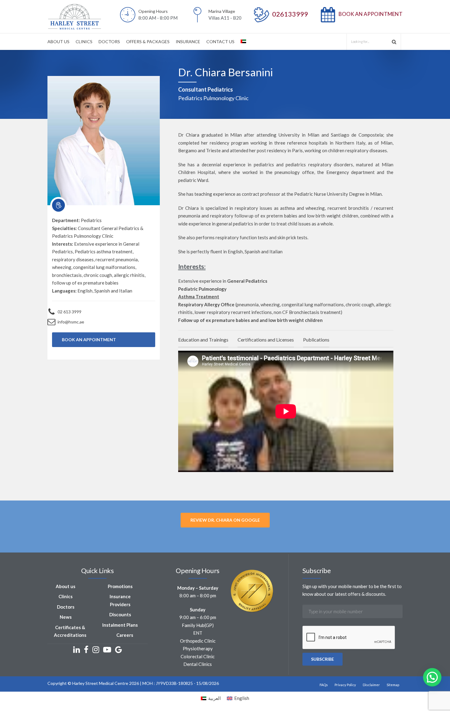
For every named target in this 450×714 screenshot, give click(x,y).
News (66, 617)
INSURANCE (188, 41)
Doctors (65, 607)
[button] (432, 677)
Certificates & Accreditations (70, 631)
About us (65, 586)
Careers (124, 635)
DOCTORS (109, 41)
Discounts (120, 614)
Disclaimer (371, 685)
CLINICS (84, 41)
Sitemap (393, 685)
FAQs (324, 685)
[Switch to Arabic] (243, 41)
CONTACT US (220, 41)
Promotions (120, 586)
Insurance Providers (120, 600)
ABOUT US (58, 41)
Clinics (65, 596)
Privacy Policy (345, 685)
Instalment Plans (120, 625)
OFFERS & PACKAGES (148, 41)
